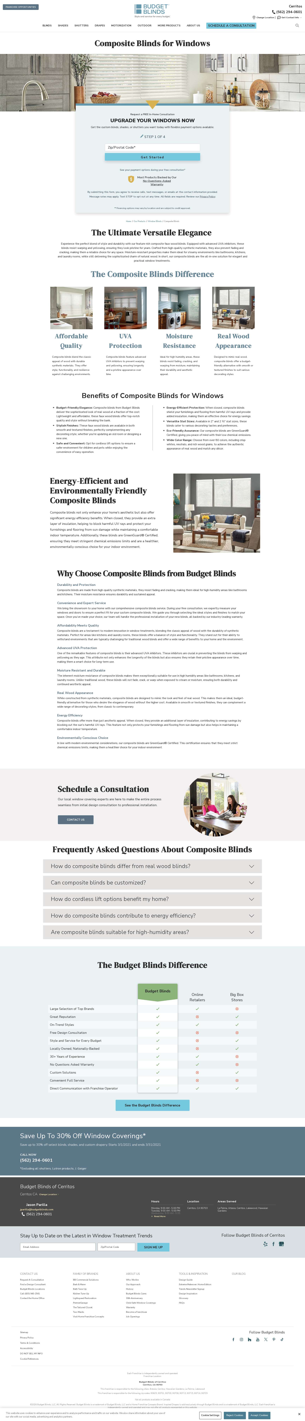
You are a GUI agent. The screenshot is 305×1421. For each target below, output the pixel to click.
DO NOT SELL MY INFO (31, 1353)
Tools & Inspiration (193, 1274)
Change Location (48, 1194)
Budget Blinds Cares (136, 1293)
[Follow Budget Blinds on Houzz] (249, 1339)
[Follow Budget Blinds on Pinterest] (274, 1339)
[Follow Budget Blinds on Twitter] (266, 1339)
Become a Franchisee (136, 1312)
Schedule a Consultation (231, 25)
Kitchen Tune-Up (81, 1293)
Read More (160, 1216)
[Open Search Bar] (297, 26)
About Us (193, 25)
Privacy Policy (207, 196)
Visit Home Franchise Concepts (88, 1316)
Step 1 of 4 (154, 136)
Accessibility (26, 1348)
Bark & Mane (79, 1284)
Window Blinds (155, 221)
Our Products (139, 221)
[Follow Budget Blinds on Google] (281, 1244)
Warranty (130, 1307)
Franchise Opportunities (21, 7)
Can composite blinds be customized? (98, 882)
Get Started (152, 157)
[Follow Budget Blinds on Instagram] (241, 1339)
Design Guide (185, 1279)
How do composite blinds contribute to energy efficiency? (123, 916)
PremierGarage (80, 1302)
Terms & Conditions (30, 1343)
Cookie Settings (210, 1415)
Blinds (47, 25)
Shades (63, 25)
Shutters (81, 25)
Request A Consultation (32, 1279)
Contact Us (76, 820)
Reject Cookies (234, 1415)
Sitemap (24, 1332)
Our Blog (239, 1274)
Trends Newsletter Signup (191, 1289)
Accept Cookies (259, 1415)
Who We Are (132, 1279)
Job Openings (133, 1316)
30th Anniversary (134, 1298)
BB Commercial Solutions (86, 1279)
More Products (169, 25)
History (129, 1289)
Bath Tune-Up (80, 1289)
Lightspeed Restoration (84, 1298)
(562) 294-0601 (289, 12)
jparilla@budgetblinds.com (36, 1209)
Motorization (121, 25)
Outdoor (144, 25)
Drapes (100, 25)
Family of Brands (85, 1274)
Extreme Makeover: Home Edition (195, 1284)
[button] (263, 17)
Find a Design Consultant (33, 1284)
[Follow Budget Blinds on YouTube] (258, 1339)
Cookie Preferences (29, 1358)
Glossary (183, 1298)
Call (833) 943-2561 (30, 1293)
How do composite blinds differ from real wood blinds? (120, 866)
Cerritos (295, 6)
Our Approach (133, 1284)
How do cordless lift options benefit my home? (110, 899)
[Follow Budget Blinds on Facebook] (273, 1244)
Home (128, 221)
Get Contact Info (290, 17)
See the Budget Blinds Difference (152, 1105)
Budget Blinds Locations (32, 1289)
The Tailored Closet (82, 1307)
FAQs (182, 1302)
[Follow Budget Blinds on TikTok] (282, 1339)
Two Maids (78, 1312)
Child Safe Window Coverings (141, 1302)
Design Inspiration (188, 1293)
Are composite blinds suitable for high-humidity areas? (120, 932)
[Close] (299, 1414)
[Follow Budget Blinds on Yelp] (265, 1244)
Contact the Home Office (32, 1298)
